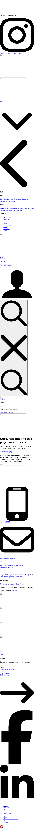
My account (18, 199)
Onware (15, 591)
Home (5, 806)
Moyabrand (4, 208)
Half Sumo (3, 210)
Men (4, 821)
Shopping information (10, 819)
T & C (5, 812)
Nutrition (6, 229)
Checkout (10, 199)
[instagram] (17, 51)
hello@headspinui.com (7, 669)
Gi (4, 221)
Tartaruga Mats (29, 208)
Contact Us (12, 201)
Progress (11, 208)
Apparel (6, 219)
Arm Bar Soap (19, 208)
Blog (4, 810)
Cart (5, 199)
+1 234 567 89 (4, 673)
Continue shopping (6, 412)
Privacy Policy (19, 584)
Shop (1, 101)
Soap (5, 231)
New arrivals (7, 225)
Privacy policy (7, 813)
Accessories (7, 217)
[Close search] (14, 348)
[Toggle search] (14, 313)
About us (6, 808)
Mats (5, 223)
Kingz (9, 210)
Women (6, 823)
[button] (17, 119)
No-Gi (5, 227)
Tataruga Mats (28, 575)
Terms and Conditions (7, 584)
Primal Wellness (16, 210)
